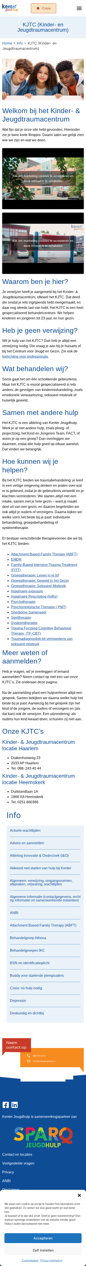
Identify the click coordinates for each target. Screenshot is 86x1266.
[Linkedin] (14, 1104)
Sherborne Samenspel (28, 612)
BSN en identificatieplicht (29, 963)
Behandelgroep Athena (28, 938)
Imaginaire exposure (27, 591)
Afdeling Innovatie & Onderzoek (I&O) (39, 855)
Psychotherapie (23, 602)
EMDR (16, 559)
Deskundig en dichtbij (27, 1013)
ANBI (14, 913)
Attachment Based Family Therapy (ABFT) (44, 554)
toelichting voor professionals (25, 356)
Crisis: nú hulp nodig (26, 988)
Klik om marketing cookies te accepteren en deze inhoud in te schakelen (43, 178)
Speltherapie (21, 617)
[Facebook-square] (5, 1104)
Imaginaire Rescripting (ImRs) (34, 596)
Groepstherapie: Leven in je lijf (35, 575)
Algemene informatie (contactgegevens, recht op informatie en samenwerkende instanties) (45, 898)
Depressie (18, 1000)
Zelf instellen (43, 1250)
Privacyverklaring (51, 1260)
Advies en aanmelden (27, 843)
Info (20, 43)
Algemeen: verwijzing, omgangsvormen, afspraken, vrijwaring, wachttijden (41, 882)
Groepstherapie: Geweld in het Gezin (40, 580)
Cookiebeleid (30, 1260)
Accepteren (43, 1238)
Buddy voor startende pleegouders (37, 975)
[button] (79, 1195)
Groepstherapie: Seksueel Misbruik (38, 586)
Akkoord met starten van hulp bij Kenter (40, 868)
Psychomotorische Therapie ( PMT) (38, 607)
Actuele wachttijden (25, 830)
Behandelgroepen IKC (27, 950)
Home (7, 43)
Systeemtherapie (24, 623)
